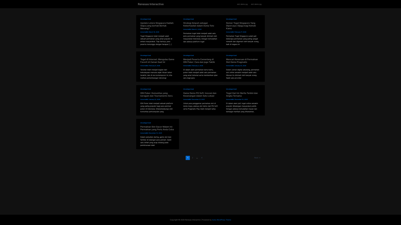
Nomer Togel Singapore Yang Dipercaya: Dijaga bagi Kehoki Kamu (241, 26)
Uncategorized (145, 19)
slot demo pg (242, 4)
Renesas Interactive (151, 4)
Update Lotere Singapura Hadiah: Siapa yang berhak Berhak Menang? (157, 26)
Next (257, 158)
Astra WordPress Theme (221, 220)
